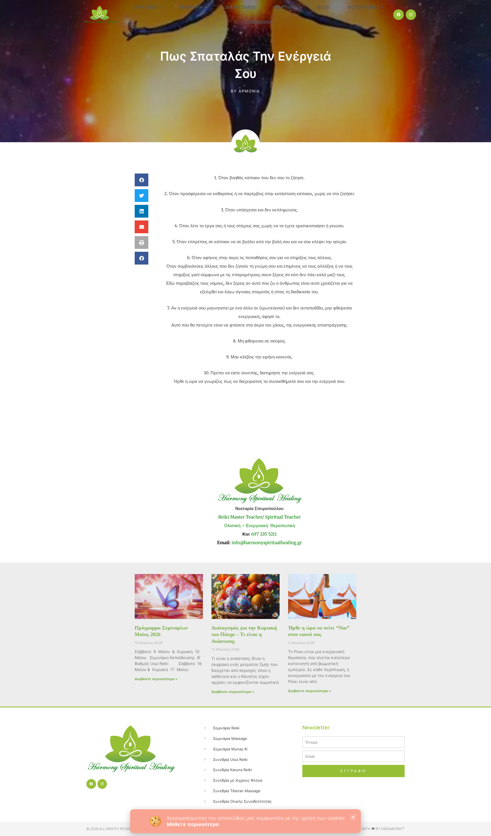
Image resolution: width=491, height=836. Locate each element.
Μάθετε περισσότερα (193, 824)
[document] (245, 418)
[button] (353, 817)
